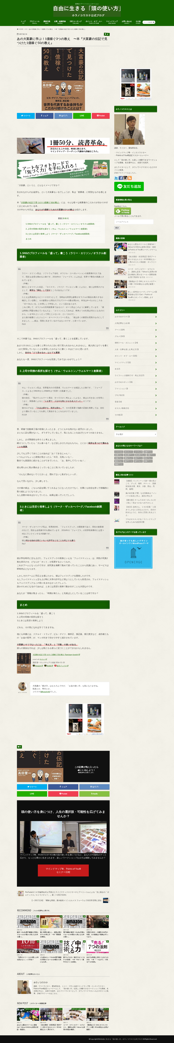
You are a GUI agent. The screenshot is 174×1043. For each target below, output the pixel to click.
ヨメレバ (42, 659)
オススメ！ (128, 452)
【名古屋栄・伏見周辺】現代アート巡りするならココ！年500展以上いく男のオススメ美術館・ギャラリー (142, 260)
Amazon (38, 666)
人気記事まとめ (122, 323)
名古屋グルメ (140, 455)
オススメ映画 (122, 408)
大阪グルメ (119, 458)
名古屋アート (129, 455)
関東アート (148, 461)
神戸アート (128, 461)
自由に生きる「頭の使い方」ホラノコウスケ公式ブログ (121, 1039)
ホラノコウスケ (41, 982)
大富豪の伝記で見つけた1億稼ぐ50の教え (40, 202)
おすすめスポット (123, 382)
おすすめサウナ (122, 316)
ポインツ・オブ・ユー (94, 22)
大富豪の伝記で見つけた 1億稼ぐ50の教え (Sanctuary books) (55, 655)
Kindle (49, 666)
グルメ (120, 336)
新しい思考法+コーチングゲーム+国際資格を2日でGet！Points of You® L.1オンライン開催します (142, 296)
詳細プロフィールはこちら (47, 993)
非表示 (65, 218)
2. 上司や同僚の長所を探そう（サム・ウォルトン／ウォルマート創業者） (57, 229)
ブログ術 (119, 395)
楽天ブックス (62, 666)
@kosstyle (45, 691)
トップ (23, 22)
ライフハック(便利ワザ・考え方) (129, 375)
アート (120, 330)
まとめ (28, 239)
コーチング (138, 452)
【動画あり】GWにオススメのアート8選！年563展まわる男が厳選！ (142, 284)
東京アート (138, 458)
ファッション (121, 388)
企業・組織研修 (60, 22)
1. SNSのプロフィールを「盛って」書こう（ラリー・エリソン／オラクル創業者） (61, 224)
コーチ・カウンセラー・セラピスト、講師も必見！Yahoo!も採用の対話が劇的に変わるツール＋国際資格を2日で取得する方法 (142, 273)
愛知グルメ (128, 458)
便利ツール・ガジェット (126, 343)
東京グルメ (148, 458)
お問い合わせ (127, 22)
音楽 (118, 402)
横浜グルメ (119, 461)
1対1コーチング (76, 22)
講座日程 (47, 22)
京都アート (148, 452)
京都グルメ (119, 455)
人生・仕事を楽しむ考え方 (127, 349)
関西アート (119, 464)
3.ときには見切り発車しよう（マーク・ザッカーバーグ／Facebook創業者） (58, 234)
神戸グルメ (138, 461)
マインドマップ (112, 22)
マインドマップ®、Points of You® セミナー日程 (63, 870)
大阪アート (151, 455)
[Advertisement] (63, 128)
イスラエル (119, 452)
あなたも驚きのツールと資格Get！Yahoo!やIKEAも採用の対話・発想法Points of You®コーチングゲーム (142, 248)
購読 (117, 228)
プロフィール (34, 22)
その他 (138, 22)
